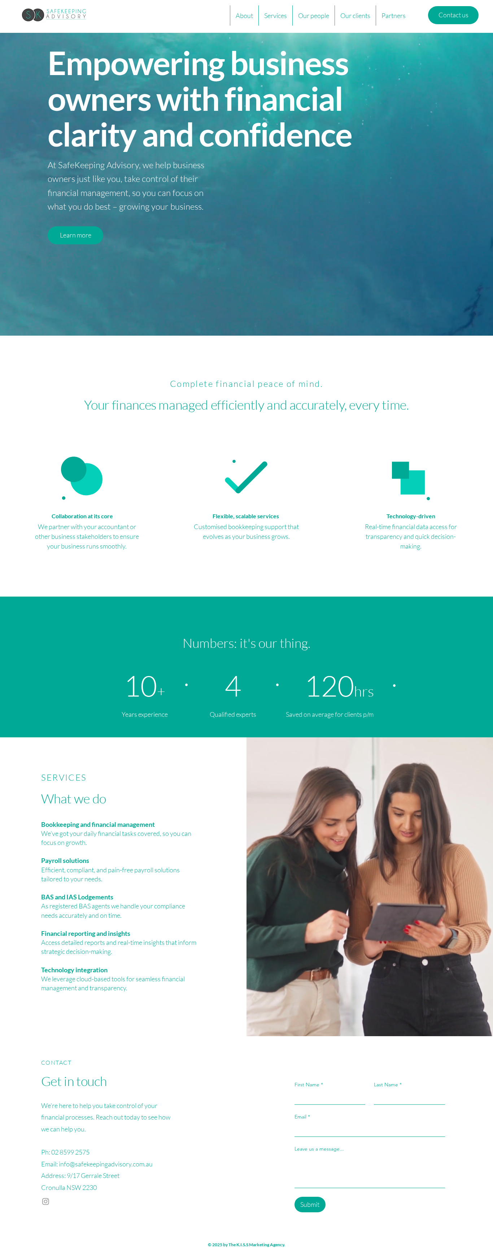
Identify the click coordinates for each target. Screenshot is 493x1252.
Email (302, 1116)
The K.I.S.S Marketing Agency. (256, 1244)
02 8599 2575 (70, 1152)
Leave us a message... (319, 1149)
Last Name (388, 1084)
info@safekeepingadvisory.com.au (106, 1164)
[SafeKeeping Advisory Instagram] (45, 1201)
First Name (309, 1084)
